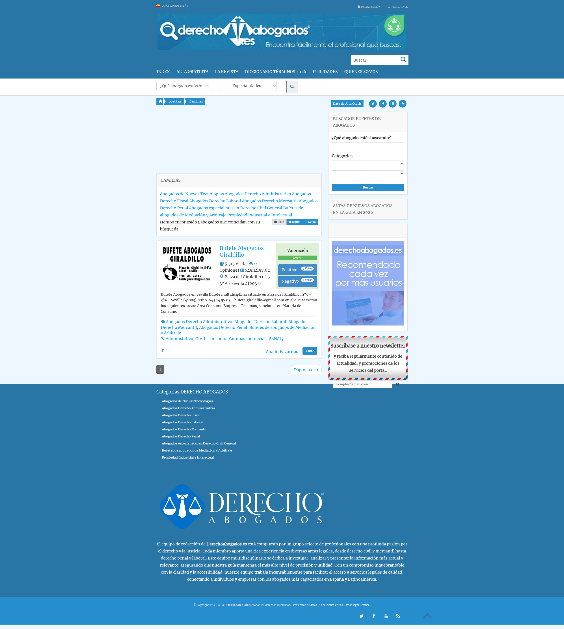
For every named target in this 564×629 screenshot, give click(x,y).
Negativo (297, 281)
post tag (175, 101)
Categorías (342, 155)
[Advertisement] (239, 143)
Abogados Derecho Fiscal (181, 415)
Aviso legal (352, 605)
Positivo (297, 269)
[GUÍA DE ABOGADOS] (282, 49)
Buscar (368, 187)
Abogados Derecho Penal (223, 327)
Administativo (179, 338)
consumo (217, 338)
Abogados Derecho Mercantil (270, 200)
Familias (196, 101)
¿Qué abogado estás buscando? (361, 137)
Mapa (312, 221)
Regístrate (399, 6)
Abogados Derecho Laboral (215, 200)
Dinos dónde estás (174, 5)
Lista (280, 221)
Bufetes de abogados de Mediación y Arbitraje (197, 450)
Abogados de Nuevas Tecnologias (192, 193)
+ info (309, 351)
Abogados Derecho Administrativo (258, 193)
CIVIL (200, 338)
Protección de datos (305, 605)
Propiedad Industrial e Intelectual (259, 215)
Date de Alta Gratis (347, 104)
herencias (256, 338)
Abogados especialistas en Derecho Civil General (235, 207)
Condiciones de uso (331, 605)
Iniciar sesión (370, 6)
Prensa (365, 605)
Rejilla (295, 221)
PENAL (275, 338)
